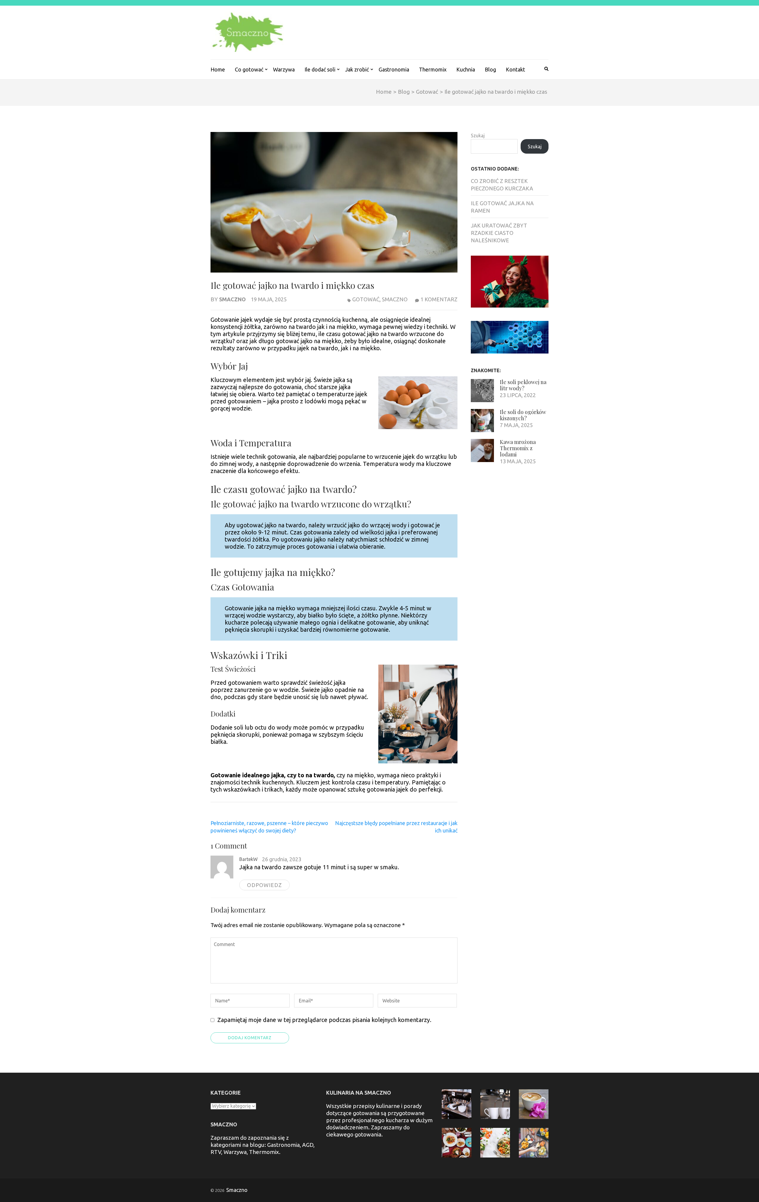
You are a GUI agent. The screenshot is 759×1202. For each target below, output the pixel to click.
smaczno (395, 299)
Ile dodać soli (319, 69)
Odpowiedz (264, 885)
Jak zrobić (357, 69)
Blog (490, 69)
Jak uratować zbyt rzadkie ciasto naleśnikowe (499, 232)
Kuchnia (465, 69)
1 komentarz (438, 299)
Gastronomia (394, 69)
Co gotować (249, 69)
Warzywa (284, 69)
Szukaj (478, 135)
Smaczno (232, 299)
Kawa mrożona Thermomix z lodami (518, 448)
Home (218, 69)
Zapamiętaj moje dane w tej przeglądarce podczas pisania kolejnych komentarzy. (324, 1019)
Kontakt (515, 69)
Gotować (366, 299)
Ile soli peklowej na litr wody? (523, 385)
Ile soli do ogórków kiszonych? (523, 415)
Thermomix (433, 69)
